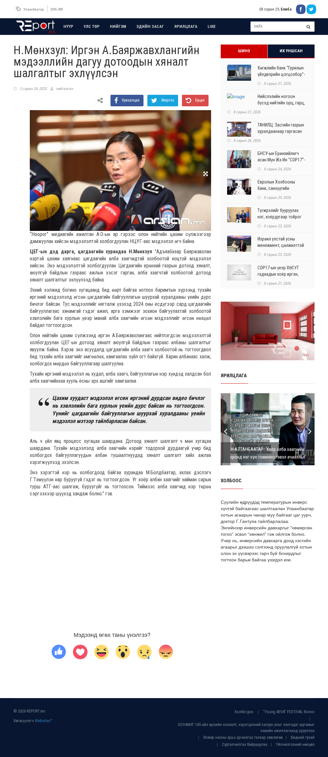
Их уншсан (291, 50)
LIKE (212, 26)
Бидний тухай (303, 737)
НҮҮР (68, 26)
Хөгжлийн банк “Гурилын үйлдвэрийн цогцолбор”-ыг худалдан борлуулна (281, 74)
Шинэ (244, 50)
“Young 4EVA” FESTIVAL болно (289, 711)
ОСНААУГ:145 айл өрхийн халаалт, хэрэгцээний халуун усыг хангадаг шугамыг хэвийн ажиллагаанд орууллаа (246, 727)
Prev (225, 429)
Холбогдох (243, 711)
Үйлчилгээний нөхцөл (295, 744)
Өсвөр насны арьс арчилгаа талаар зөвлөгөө (243, 737)
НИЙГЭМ (118, 26)
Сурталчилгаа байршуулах (244, 744)
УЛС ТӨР (92, 26)
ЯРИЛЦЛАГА (185, 26)
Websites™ (44, 720)
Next (310, 429)
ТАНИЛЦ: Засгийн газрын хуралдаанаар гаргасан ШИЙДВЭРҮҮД (281, 131)
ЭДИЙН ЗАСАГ (150, 26)
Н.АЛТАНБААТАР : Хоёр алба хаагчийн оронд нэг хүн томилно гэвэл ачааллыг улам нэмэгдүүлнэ (268, 457)
